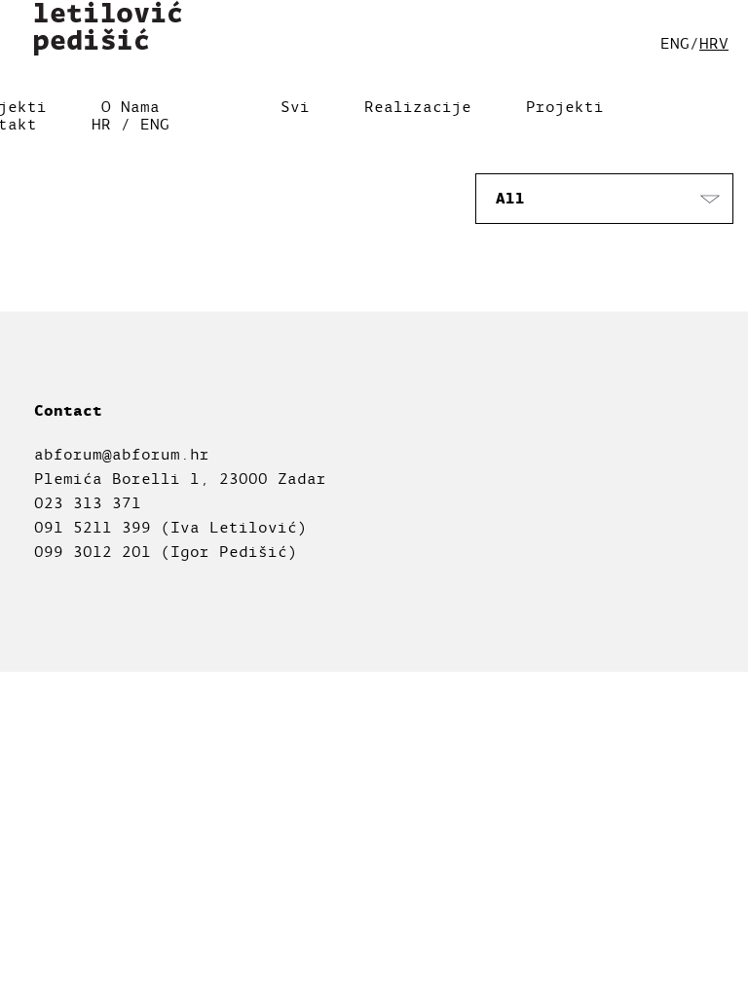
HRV (714, 44)
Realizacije (417, 107)
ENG (154, 124)
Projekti (565, 107)
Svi (295, 107)
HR (101, 124)
